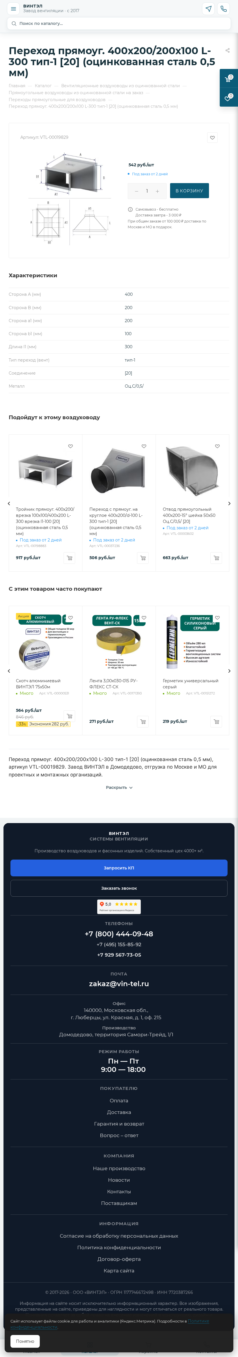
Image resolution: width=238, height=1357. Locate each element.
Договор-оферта (119, 1259)
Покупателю (119, 1088)
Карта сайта (119, 1271)
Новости (119, 1180)
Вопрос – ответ (119, 1135)
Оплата (119, 1101)
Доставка (119, 1112)
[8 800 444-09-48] (119, 934)
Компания (119, 1156)
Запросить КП (119, 868)
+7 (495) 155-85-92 (119, 944)
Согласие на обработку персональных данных (119, 1236)
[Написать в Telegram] (208, 8)
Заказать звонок (119, 888)
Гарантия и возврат (119, 1124)
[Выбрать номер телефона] (223, 8)
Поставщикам (119, 1203)
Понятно (25, 1341)
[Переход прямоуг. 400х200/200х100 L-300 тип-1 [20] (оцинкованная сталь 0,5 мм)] (69, 198)
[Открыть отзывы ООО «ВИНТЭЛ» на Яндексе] (119, 907)
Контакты (119, 1191)
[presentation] (9, 503)
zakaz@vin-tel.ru (119, 984)
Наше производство (119, 1168)
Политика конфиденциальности (119, 1247)
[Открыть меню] (13, 8)
